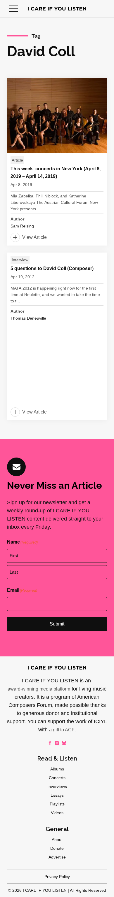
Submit (57, 623)
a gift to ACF (62, 729)
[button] (13, 8)
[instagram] (57, 743)
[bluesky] (64, 743)
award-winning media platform (39, 688)
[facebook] (50, 743)
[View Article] (57, 162)
